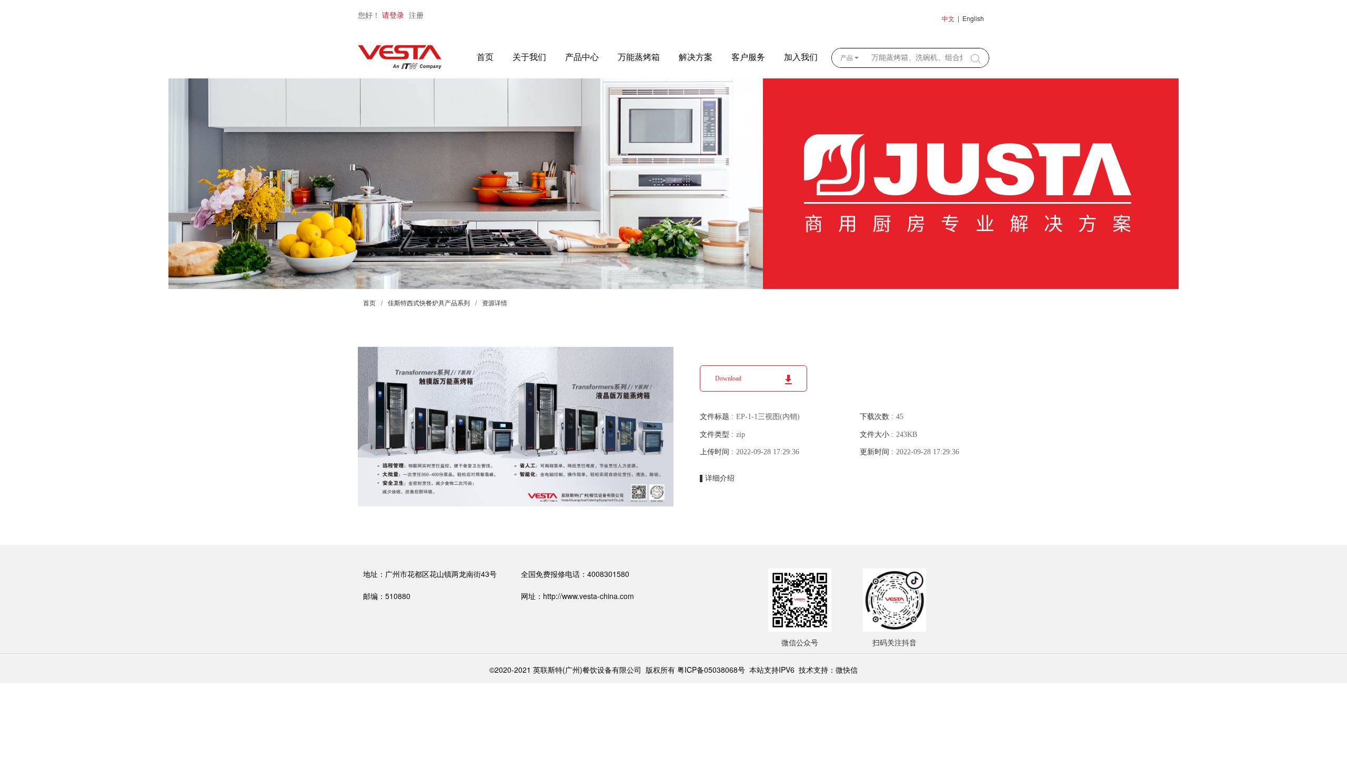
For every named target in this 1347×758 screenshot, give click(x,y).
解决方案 (695, 57)
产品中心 (582, 57)
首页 (485, 57)
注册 (416, 15)
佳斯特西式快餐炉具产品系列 (429, 303)
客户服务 (748, 57)
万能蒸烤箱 (639, 57)
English (973, 18)
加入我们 (801, 57)
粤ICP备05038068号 (711, 669)
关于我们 (529, 57)
